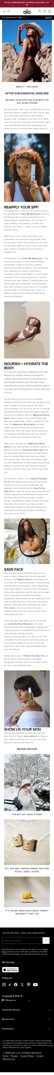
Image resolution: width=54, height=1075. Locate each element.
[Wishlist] (44, 11)
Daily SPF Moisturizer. (31, 214)
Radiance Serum (24, 579)
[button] (50, 3)
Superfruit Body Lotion (33, 450)
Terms (6, 1056)
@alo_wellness (31, 736)
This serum (9, 608)
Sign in (48, 17)
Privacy (14, 1056)
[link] (23, 17)
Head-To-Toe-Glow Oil (34, 656)
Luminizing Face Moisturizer (20, 624)
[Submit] (46, 940)
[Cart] (49, 11)
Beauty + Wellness (27, 87)
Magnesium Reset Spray (24, 424)
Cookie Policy (27, 1056)
